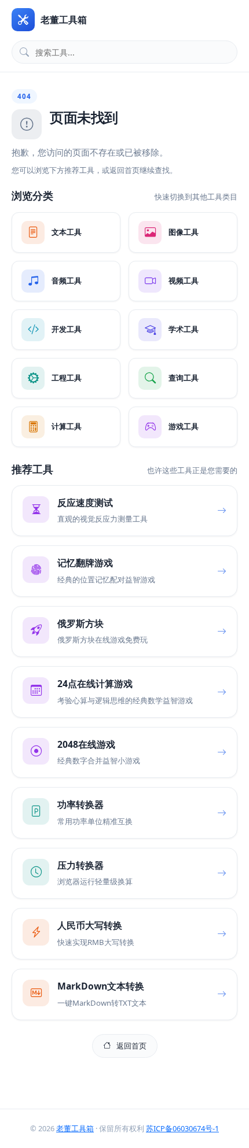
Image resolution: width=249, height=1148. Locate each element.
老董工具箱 (75, 1128)
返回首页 (131, 1045)
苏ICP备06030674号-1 (182, 1128)
